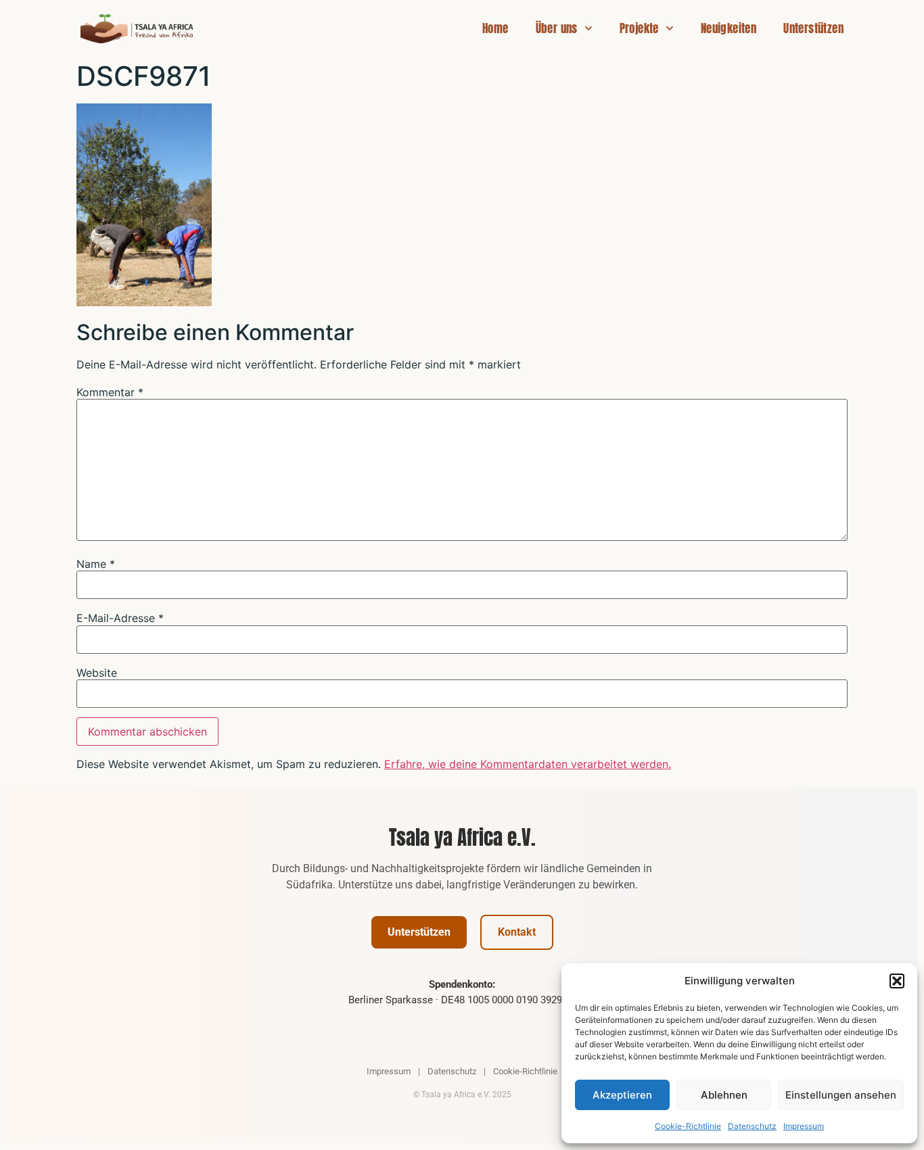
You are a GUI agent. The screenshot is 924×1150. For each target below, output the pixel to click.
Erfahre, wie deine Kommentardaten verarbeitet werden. (527, 764)
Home (495, 28)
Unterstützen (813, 28)
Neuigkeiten (728, 28)
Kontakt (517, 932)
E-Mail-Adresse (120, 618)
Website (96, 672)
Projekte (639, 28)
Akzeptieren (622, 1094)
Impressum (803, 1126)
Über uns (557, 28)
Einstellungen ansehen (840, 1094)
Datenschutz (752, 1126)
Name (95, 563)
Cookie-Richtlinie (688, 1126)
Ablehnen (724, 1094)
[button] (897, 981)
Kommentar (109, 392)
